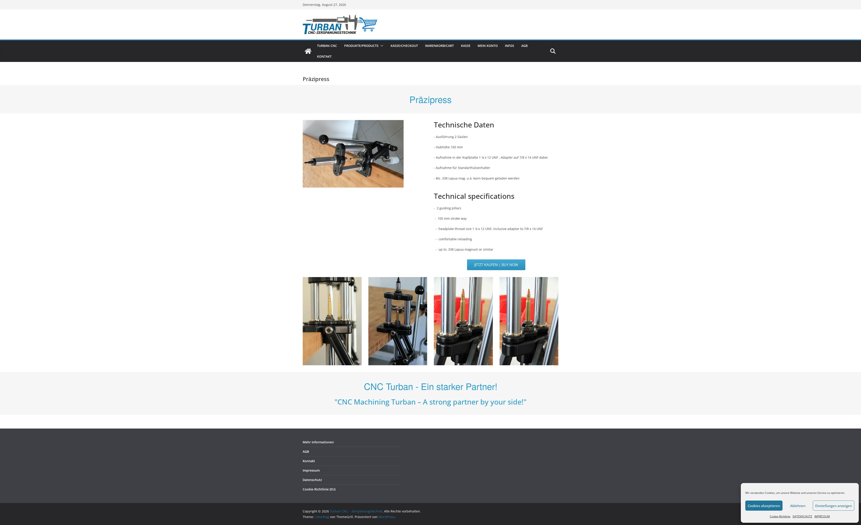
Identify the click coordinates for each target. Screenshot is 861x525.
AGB (524, 46)
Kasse (465, 46)
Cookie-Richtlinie (780, 516)
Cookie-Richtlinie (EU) (319, 489)
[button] (380, 46)
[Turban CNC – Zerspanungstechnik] (308, 51)
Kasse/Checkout (404, 46)
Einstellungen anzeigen (833, 505)
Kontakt (324, 56)
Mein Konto (488, 46)
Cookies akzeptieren (764, 505)
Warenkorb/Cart (439, 46)
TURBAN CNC (327, 46)
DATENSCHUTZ (802, 516)
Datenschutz (312, 480)
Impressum (311, 470)
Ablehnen (797, 505)
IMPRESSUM (822, 516)
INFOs (509, 46)
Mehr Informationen (318, 442)
